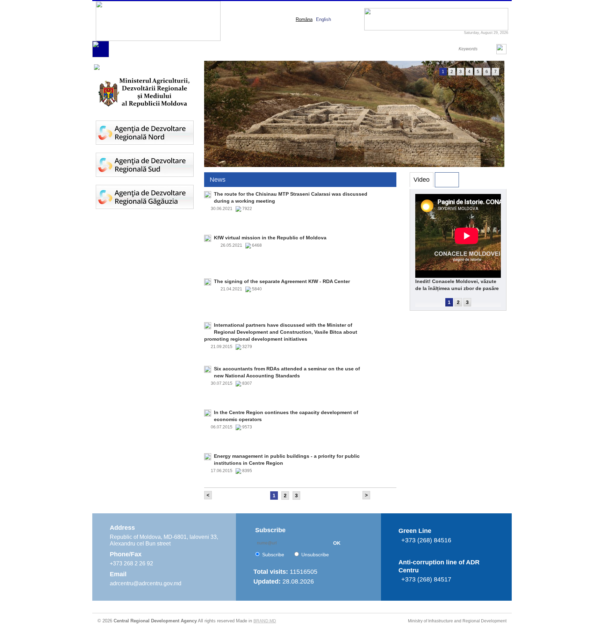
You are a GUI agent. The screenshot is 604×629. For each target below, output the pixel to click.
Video (422, 179)
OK (336, 543)
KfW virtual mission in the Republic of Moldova (270, 237)
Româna (304, 19)
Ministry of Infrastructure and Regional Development (457, 621)
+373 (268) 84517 (426, 579)
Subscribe (273, 554)
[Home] (100, 55)
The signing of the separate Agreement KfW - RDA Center (282, 281)
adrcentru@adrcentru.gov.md (145, 583)
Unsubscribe (315, 554)
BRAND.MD (264, 621)
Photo (447, 179)
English (323, 19)
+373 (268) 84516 (426, 540)
